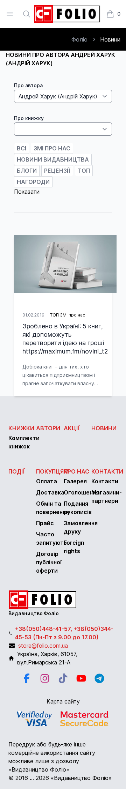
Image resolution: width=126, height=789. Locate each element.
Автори (48, 428)
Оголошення (81, 492)
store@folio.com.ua (43, 645)
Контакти (107, 471)
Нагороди (33, 181)
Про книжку (29, 118)
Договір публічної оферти (49, 562)
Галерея (75, 481)
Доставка (50, 492)
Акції (72, 428)
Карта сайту (63, 701)
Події (16, 471)
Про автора (28, 85)
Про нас (76, 471)
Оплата (46, 481)
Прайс (45, 523)
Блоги (27, 170)
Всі (21, 148)
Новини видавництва (53, 159)
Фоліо (79, 39)
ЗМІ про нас (52, 148)
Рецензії (57, 170)
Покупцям (52, 471)
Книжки (21, 428)
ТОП (84, 170)
